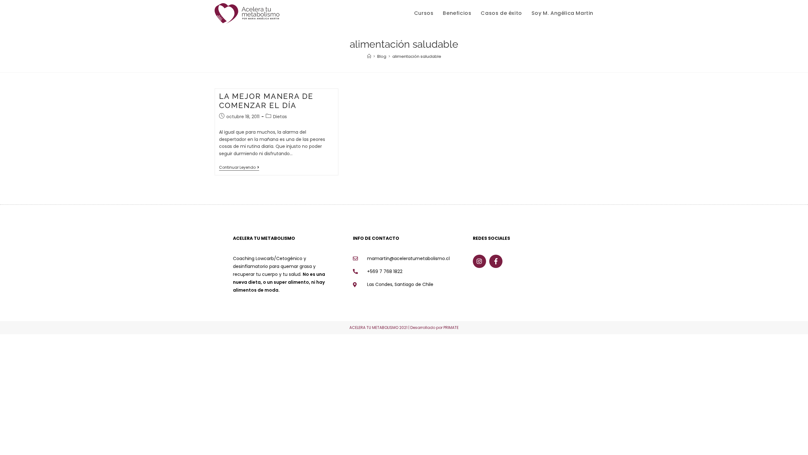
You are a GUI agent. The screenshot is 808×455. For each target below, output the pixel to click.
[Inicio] (369, 56)
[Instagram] (479, 261)
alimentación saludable (416, 56)
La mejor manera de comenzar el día (266, 101)
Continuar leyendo (239, 167)
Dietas (280, 116)
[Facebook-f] (495, 261)
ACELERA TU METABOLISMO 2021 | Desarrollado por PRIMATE (404, 327)
